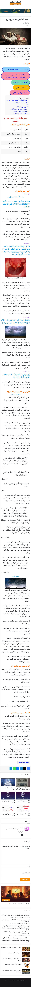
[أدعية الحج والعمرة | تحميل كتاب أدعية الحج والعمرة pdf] (26, 971)
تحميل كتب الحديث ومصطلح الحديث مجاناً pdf (11, 947)
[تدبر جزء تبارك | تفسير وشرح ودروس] (26, 965)
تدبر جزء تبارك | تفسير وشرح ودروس (13, 964)
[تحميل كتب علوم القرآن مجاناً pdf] (8, 782)
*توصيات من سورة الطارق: (20, 113)
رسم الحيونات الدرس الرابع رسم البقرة (19, 935)
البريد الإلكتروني (26, 872)
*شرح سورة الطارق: (22, 107)
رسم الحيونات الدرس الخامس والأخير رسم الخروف (16, 926)
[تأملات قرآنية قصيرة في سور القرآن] (23, 809)
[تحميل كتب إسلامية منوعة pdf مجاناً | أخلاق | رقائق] (26, 960)
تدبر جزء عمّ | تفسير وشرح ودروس (16, 69)
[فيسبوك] (28, 768)
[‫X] (24, 768)
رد (22, 835)
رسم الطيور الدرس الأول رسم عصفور (19, 917)
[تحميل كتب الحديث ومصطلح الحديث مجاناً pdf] (26, 949)
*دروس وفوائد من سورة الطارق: (19, 109)
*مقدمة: (25, 104)
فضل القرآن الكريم (21, 87)
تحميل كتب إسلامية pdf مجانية (14, 952)
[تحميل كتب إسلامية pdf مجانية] (26, 954)
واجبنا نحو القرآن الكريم (20, 93)
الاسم (28, 866)
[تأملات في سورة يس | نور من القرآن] (8, 796)
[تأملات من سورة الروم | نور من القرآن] (8, 809)
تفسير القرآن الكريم (23, 762)
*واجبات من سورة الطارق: (20, 111)
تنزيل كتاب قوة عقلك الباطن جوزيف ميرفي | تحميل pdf (15, 915)
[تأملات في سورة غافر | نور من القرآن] (23, 796)
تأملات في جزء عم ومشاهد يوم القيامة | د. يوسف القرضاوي (15, 76)
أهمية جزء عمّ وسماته (20, 82)
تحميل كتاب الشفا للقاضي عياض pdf (20, 923)
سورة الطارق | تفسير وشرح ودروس (17, 100)
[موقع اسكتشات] (15, 3)
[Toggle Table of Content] (26, 97)
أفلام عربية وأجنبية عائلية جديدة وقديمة (19, 903)
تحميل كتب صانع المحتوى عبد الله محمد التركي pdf (16, 938)
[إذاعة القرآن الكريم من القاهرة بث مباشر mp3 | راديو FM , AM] (23, 782)
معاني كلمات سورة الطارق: (20, 102)
